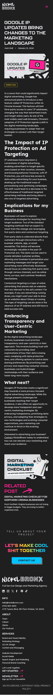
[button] (47, 7)
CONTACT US (26, 560)
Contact (8, 437)
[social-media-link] (3, 591)
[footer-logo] (22, 579)
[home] (8, 6)
